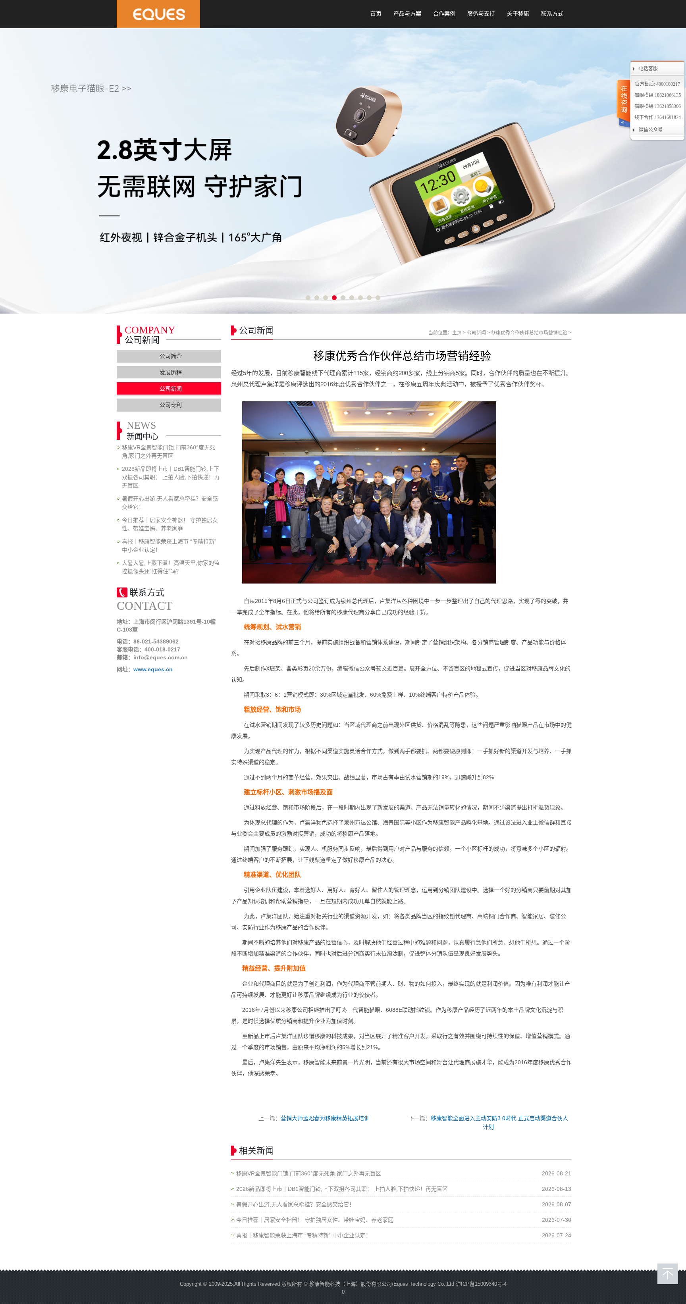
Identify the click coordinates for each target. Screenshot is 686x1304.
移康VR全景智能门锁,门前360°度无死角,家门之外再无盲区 (308, 1173)
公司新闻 (476, 332)
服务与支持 (481, 14)
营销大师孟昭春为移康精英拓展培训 (325, 1118)
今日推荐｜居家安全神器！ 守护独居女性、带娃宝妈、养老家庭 (314, 1220)
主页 (457, 332)
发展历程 (171, 372)
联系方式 (552, 14)
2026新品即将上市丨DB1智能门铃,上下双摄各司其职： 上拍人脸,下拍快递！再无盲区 (342, 1189)
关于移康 (518, 14)
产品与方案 (407, 14)
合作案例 (444, 14)
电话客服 (648, 68)
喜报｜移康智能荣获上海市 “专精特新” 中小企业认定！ (303, 1235)
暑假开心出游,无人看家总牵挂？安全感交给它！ (295, 1204)
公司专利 (171, 405)
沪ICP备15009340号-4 (481, 1284)
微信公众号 (651, 130)
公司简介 (171, 356)
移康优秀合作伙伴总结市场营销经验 (529, 332)
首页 (376, 14)
